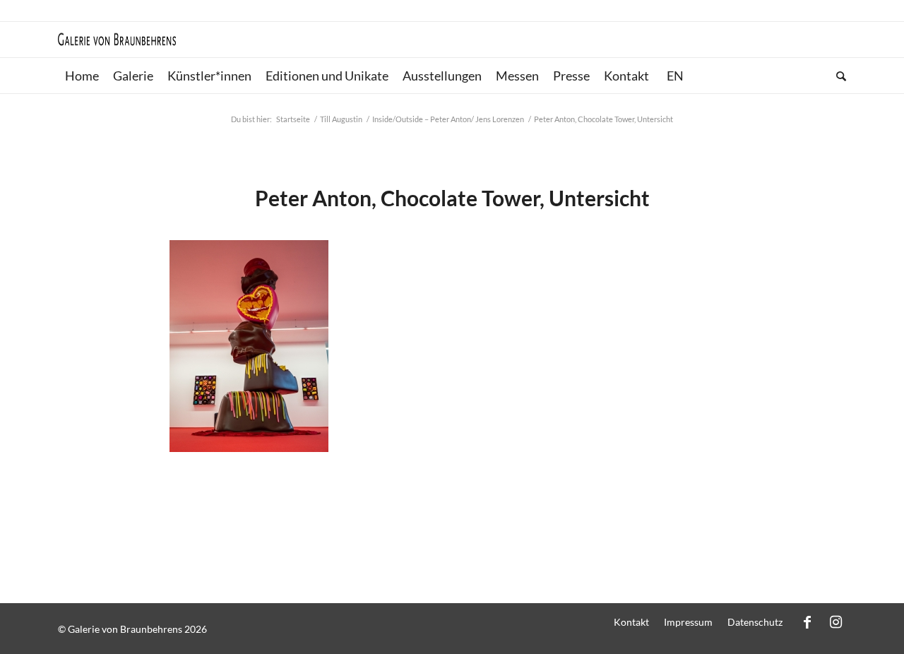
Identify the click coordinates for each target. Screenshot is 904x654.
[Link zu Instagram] (835, 621)
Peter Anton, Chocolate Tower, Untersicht (452, 197)
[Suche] (837, 75)
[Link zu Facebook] (807, 621)
